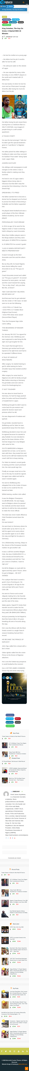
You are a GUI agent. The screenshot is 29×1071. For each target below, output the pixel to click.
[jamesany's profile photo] (4, 36)
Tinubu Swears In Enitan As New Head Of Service (13, 736)
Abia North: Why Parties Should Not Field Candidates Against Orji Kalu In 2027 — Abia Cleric (18, 949)
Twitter (16, 19)
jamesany (8, 36)
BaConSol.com (23, 1064)
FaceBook (6, 19)
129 (6, 1016)
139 (20, 962)
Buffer (20, 22)
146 (15, 1026)
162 (15, 996)
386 (15, 976)
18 (19, 953)
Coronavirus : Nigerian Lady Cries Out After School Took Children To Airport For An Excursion (19, 1022)
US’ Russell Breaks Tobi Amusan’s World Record (13, 761)
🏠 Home (3, 6)
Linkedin (13, 22)
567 (15, 962)
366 (15, 1007)
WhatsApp (7, 25)
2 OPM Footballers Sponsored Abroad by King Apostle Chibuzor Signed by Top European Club (18, 770)
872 (15, 929)
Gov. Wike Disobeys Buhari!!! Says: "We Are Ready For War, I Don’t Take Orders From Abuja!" (18, 1003)
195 (20, 1007)
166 (20, 941)
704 (15, 953)
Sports (11, 6)
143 (20, 976)
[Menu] (27, 5)
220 (20, 929)
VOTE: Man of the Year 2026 (16, 927)
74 (19, 1026)
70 (19, 996)
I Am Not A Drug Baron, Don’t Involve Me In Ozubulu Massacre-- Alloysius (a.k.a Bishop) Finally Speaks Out (18, 993)
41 (11, 1016)
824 (15, 941)
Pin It (5, 22)
